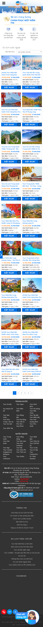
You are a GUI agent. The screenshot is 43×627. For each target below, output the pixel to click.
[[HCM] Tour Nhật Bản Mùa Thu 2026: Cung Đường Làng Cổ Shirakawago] (32, 322)
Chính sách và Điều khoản (22, 519)
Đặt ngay (9, 87)
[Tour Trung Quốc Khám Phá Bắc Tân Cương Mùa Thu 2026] (32, 248)
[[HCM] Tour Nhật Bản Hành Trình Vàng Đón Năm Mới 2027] (11, 62)
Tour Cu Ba (33, 448)
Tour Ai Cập (34, 450)
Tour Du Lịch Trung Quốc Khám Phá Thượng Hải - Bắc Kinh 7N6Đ (11, 186)
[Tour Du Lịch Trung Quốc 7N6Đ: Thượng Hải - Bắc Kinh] (11, 137)
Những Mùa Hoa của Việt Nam (22, 559)
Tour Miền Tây (8, 428)
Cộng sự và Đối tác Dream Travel (22, 528)
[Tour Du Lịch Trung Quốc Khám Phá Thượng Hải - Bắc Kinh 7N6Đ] (11, 174)
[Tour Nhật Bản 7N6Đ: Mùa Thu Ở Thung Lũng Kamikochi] (32, 100)
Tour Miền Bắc (35, 417)
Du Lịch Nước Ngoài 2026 (22, 562)
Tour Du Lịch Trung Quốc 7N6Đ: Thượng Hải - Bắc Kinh (11, 149)
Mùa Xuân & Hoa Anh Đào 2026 (22, 547)
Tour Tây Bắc (34, 415)
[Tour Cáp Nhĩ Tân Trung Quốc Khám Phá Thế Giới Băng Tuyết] (32, 62)
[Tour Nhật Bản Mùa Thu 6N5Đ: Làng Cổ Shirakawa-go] (11, 211)
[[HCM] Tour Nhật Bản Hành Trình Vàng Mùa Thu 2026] (32, 285)
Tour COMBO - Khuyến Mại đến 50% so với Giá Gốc (22, 553)
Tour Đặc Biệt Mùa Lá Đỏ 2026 (21, 544)
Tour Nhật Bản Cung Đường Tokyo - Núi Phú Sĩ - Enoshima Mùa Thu (11, 260)
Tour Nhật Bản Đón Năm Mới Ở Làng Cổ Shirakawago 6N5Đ (10, 371)
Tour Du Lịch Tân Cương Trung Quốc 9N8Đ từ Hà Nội (31, 149)
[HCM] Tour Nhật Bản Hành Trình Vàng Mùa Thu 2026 (32, 297)
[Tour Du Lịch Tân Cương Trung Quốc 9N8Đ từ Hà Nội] (32, 137)
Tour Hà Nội (7, 404)
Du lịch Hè (22, 556)
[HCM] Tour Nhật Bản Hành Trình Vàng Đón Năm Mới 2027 (9, 75)
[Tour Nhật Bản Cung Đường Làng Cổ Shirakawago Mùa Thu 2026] (32, 211)
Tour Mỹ (19, 448)
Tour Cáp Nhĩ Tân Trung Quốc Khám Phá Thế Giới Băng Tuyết (31, 75)
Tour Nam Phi (21, 450)
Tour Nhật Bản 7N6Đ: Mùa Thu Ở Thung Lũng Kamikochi (32, 112)
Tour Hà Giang (35, 409)
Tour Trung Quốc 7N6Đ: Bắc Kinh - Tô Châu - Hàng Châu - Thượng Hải (32, 186)
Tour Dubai (20, 456)
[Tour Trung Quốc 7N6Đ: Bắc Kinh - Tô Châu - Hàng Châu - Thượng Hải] (32, 174)
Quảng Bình (34, 422)
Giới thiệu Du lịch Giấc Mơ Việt (22, 513)
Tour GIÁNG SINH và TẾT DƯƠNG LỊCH (22, 565)
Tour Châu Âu (34, 441)
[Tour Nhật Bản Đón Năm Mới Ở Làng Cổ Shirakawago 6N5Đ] (11, 359)
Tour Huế (33, 419)
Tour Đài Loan (21, 441)
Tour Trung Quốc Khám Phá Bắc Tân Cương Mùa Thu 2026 (31, 260)
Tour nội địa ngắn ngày (22, 550)
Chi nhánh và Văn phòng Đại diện (22, 516)
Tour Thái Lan (21, 452)
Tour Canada (7, 450)
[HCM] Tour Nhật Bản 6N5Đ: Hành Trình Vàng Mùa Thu (10, 334)
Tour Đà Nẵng (21, 419)
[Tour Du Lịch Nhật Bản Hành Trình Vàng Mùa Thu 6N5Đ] (11, 100)
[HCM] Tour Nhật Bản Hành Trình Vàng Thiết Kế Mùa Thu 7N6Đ (32, 371)
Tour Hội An (20, 422)
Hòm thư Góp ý (22, 525)
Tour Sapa (19, 404)
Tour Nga (6, 448)
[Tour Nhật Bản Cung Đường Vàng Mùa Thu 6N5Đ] (11, 285)
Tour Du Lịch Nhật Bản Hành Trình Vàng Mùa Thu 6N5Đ (11, 112)
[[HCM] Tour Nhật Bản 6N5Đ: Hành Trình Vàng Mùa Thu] (11, 322)
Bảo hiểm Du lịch (22, 522)
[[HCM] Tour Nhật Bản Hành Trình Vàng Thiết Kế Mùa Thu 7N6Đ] (32, 359)
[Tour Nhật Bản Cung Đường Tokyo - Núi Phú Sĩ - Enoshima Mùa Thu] (11, 248)
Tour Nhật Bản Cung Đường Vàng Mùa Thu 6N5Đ (9, 297)
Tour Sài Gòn (7, 424)
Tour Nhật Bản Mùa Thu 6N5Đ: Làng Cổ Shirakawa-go (11, 223)
